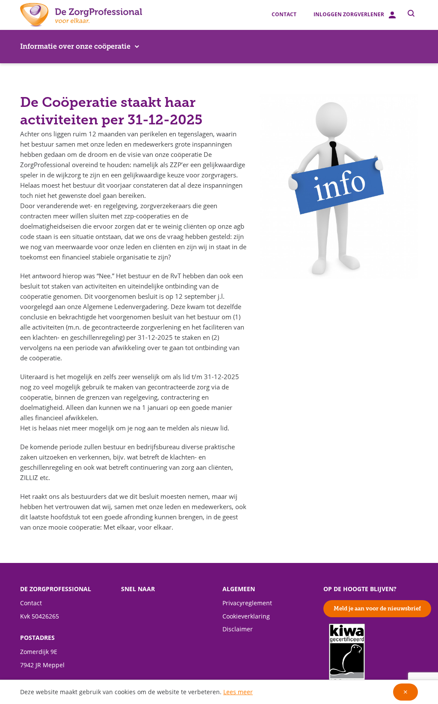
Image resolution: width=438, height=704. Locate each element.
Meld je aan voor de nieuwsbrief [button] (377, 608)
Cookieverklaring (246, 616)
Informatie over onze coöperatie (75, 46)
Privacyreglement (247, 603)
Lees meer (238, 692)
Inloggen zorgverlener (349, 15)
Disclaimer (237, 629)
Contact (284, 15)
